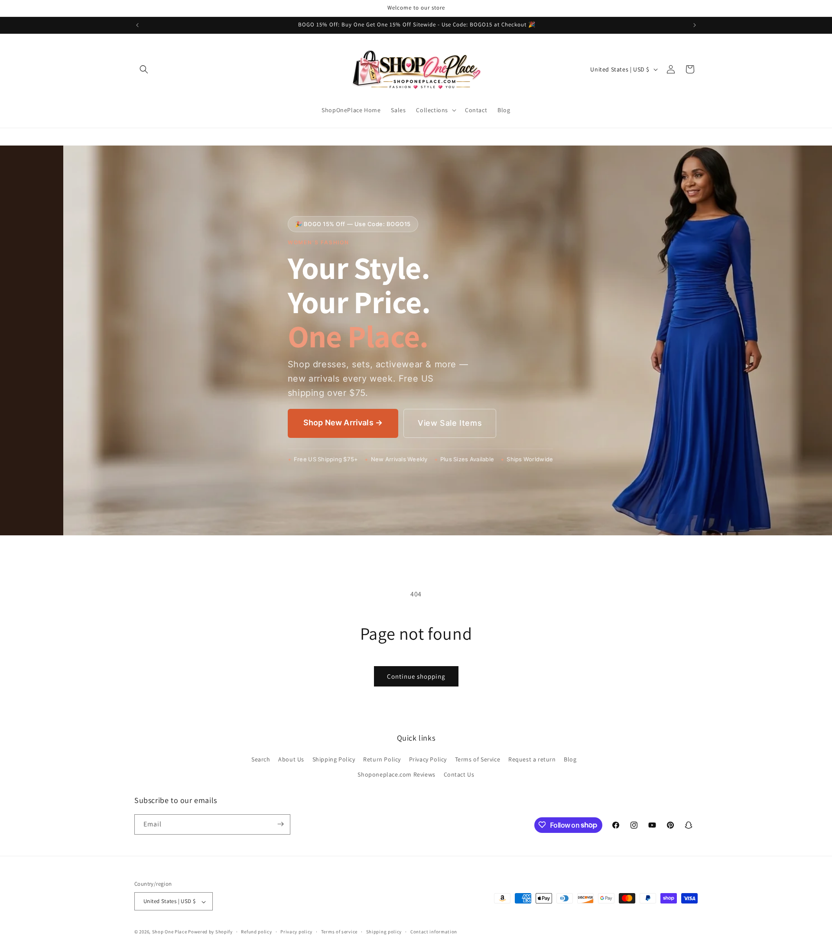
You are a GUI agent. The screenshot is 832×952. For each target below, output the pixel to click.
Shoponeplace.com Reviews (396, 774)
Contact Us (459, 774)
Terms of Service (477, 759)
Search (260, 759)
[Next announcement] (694, 25)
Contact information (433, 932)
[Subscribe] (280, 824)
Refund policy (256, 932)
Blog (570, 759)
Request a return (532, 759)
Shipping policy (384, 932)
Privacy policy (296, 932)
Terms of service (339, 932)
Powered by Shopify (210, 932)
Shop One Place (170, 932)
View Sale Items (450, 422)
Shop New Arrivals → (343, 422)
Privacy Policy (428, 759)
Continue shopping (416, 676)
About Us (291, 759)
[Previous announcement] (137, 25)
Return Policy (382, 759)
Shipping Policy (333, 759)
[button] (143, 69)
